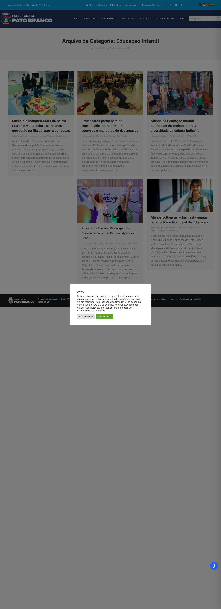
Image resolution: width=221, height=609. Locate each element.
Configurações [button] (86, 317)
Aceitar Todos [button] (104, 317)
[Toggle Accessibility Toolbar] (214, 565)
